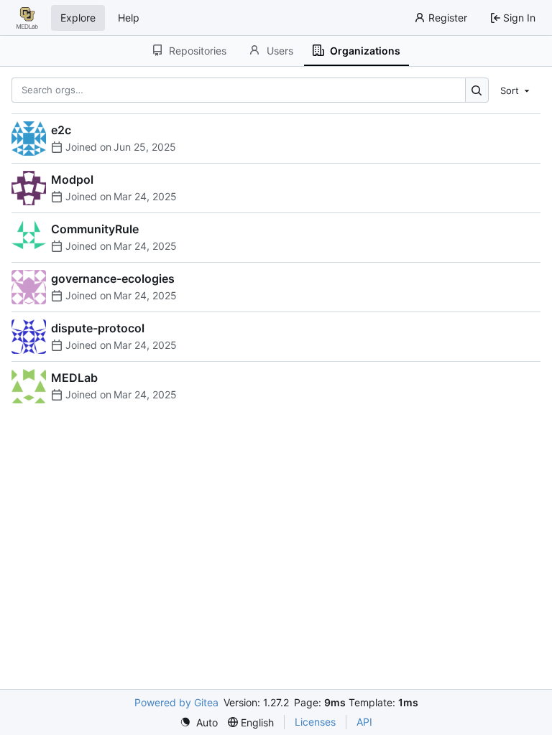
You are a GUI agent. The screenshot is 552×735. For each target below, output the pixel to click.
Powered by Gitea (176, 702)
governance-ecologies (113, 278)
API (364, 722)
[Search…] (477, 90)
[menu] (516, 90)
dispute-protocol (97, 328)
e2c (61, 130)
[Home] (27, 18)
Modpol (72, 179)
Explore (78, 17)
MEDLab (74, 377)
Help (128, 17)
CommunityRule (95, 229)
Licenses (315, 722)
